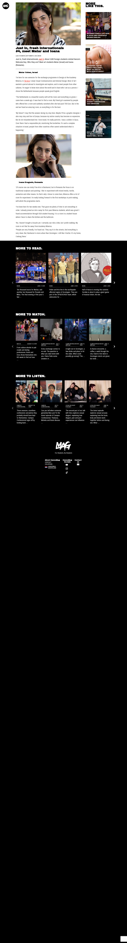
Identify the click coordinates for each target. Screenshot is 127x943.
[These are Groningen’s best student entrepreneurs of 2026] (31, 268)
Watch (19, 344)
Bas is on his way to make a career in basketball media (95, 134)
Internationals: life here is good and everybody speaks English (98, 35)
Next (114, 282)
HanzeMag (5, 5)
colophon (48, 464)
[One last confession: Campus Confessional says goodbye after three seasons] (27, 391)
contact (48, 462)
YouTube (67, 464)
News (39, 56)
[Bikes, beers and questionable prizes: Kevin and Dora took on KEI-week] (27, 330)
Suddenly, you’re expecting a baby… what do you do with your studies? (95, 68)
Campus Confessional (21, 406)
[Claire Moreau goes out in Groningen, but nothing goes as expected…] (76, 330)
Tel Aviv (27, 81)
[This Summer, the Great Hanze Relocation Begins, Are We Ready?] (96, 268)
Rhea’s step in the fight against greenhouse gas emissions (97, 101)
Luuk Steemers (20, 56)
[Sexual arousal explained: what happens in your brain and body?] (100, 391)
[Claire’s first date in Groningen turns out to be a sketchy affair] (100, 330)
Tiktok (67, 472)
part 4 (41, 59)
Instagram (67, 468)
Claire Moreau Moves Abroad (48, 344)
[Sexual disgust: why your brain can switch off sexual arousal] (76, 391)
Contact (78, 464)
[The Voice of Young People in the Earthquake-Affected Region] (63, 268)
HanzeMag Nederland (52, 467)
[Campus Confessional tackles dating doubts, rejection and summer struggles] (51, 391)
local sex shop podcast (70, 406)
